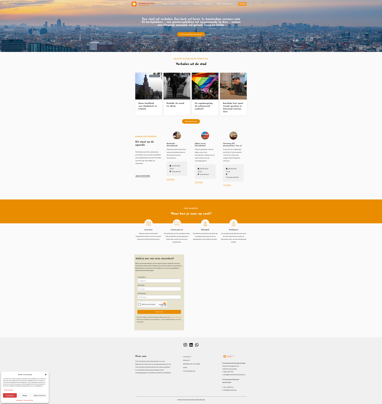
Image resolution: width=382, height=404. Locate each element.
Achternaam (141, 293)
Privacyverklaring (28, 400)
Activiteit (148, 230)
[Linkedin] (191, 345)
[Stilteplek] (205, 223)
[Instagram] (185, 345)
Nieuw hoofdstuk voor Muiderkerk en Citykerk (147, 106)
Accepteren (10, 395)
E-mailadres (141, 277)
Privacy (186, 360)
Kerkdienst (233, 230)
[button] (46, 375)
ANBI (185, 367)
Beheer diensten (8, 390)
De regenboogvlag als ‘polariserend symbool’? (203, 106)
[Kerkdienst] (233, 223)
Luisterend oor (177, 230)
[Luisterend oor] (177, 223)
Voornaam (141, 285)
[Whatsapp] (197, 345)
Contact (187, 357)
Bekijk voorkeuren (40, 395)
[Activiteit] (148, 223)
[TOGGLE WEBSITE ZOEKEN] (250, 4)
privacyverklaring (176, 317)
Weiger (24, 395)
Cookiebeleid (19, 400)
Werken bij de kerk (191, 364)
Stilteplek (205, 230)
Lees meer (171, 179)
